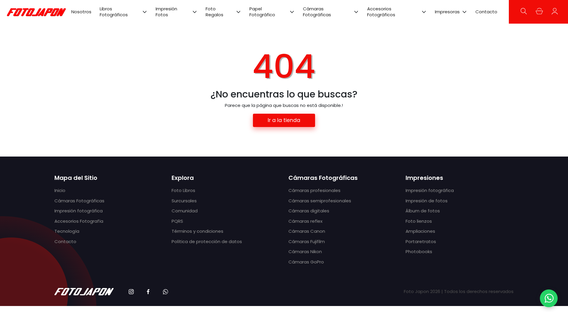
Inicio (59, 190)
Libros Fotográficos (114, 12)
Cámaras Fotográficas (317, 12)
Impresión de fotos (427, 201)
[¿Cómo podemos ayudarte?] (549, 298)
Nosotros (81, 12)
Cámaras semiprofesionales (319, 201)
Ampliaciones (420, 231)
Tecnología (66, 231)
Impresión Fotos (166, 12)
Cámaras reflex (305, 221)
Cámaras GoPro (306, 262)
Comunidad (185, 211)
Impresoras (447, 12)
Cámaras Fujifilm (306, 241)
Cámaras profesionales (314, 190)
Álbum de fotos (423, 211)
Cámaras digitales (308, 211)
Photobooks (419, 251)
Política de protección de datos (207, 241)
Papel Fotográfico (262, 12)
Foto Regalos (214, 12)
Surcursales (184, 201)
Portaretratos (421, 241)
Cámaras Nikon (305, 251)
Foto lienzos (419, 221)
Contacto (486, 12)
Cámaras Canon (306, 231)
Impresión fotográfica (78, 211)
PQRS (177, 221)
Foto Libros (183, 190)
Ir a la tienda (284, 120)
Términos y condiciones (197, 231)
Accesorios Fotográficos (381, 12)
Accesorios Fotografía (78, 221)
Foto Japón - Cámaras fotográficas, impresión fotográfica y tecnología (36, 11)
